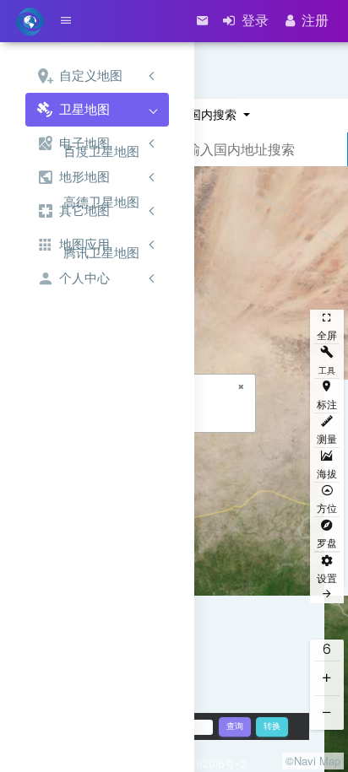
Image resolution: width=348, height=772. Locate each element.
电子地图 (84, 143)
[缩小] (327, 713)
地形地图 (84, 177)
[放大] (327, 678)
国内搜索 (214, 114)
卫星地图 (84, 109)
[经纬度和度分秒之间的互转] (271, 726)
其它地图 (84, 210)
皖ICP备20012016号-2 (195, 764)
